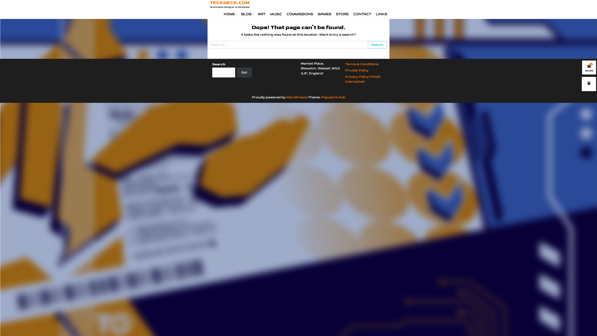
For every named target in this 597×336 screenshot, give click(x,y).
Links (381, 14)
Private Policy (356, 70)
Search (218, 64)
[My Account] (589, 84)
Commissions (300, 14)
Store (342, 14)
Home (229, 14)
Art (262, 14)
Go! (244, 72)
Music (276, 14)
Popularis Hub (333, 97)
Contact (362, 14)
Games (324, 14)
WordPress (296, 97)
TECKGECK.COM (230, 2)
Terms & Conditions (362, 64)
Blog (246, 14)
